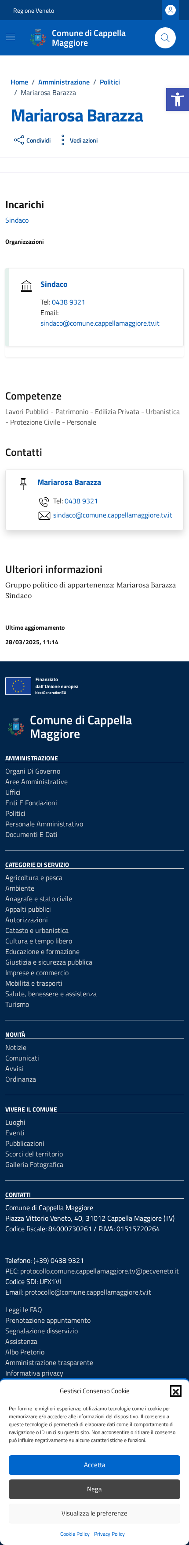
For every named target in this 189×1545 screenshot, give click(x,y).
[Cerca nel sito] (165, 37)
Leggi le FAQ (23, 1309)
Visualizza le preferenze (94, 1513)
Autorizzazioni (26, 919)
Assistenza (21, 1341)
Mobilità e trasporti (33, 983)
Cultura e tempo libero (38, 941)
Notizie (15, 1047)
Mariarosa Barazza (69, 482)
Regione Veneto (33, 10)
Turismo (17, 1004)
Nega (94, 1489)
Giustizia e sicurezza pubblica (48, 962)
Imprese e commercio (37, 972)
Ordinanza (20, 1079)
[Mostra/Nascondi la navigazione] (10, 37)
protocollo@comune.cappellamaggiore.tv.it (88, 1292)
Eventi (15, 1132)
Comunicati (22, 1058)
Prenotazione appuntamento (48, 1320)
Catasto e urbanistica (37, 930)
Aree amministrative (36, 781)
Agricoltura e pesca (33, 877)
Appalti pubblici (28, 909)
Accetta (94, 1465)
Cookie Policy (75, 1534)
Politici (15, 813)
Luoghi (15, 1122)
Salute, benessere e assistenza (51, 993)
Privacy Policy (109, 1534)
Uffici (13, 792)
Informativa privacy (34, 1373)
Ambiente (19, 888)
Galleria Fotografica (34, 1164)
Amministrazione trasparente (49, 1362)
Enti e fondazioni (31, 802)
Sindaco (17, 220)
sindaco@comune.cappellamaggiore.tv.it (100, 323)
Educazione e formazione (42, 951)
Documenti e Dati (31, 834)
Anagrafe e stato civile (38, 898)
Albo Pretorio (24, 1352)
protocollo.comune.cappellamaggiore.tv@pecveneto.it (99, 1271)
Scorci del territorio (34, 1154)
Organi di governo (32, 771)
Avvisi (14, 1068)
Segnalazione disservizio (41, 1330)
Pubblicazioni (24, 1143)
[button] (177, 99)
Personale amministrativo (44, 823)
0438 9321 (68, 302)
